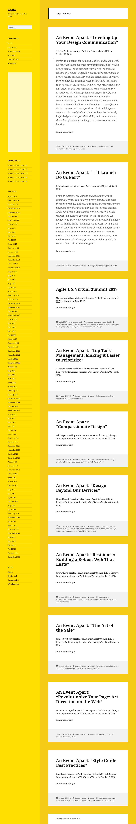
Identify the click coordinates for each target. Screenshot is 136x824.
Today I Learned (14, 51)
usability (73, 327)
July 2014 (11, 537)
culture (97, 146)
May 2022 (11, 379)
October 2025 (13, 216)
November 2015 (14, 517)
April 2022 (12, 383)
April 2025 (12, 240)
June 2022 (12, 375)
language (59, 149)
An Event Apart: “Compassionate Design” (81, 424)
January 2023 (13, 347)
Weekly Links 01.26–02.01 (17, 181)
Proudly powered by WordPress (68, 819)
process (77, 149)
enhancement (61, 599)
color (92, 322)
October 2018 (13, 474)
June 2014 (12, 541)
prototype (94, 324)
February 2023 (13, 343)
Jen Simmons (62, 710)
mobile (82, 529)
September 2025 (14, 220)
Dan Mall (60, 186)
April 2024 (12, 287)
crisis (107, 459)
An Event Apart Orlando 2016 (98, 368)
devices (65, 529)
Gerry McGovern (64, 368)
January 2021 (13, 442)
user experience (87, 327)
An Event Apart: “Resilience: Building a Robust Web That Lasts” (85, 559)
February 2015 (13, 529)
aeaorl (92, 396)
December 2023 (14, 303)
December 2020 (14, 446)
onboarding (89, 529)
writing (96, 668)
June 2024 (12, 279)
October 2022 (13, 359)
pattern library (61, 324)
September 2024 (14, 268)
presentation (68, 668)
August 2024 (12, 272)
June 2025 (12, 232)
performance (68, 149)
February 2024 (13, 295)
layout (76, 529)
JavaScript (81, 599)
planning (70, 324)
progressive (97, 599)
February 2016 (13, 513)
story (108, 324)
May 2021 (11, 426)
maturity (59, 668)
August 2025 (12, 224)
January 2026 (13, 204)
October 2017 (13, 486)
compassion (100, 459)
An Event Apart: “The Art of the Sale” (85, 627)
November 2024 (14, 260)
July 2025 (11, 228)
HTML (71, 529)
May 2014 (11, 545)
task (109, 396)
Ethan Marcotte (63, 499)
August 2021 (12, 414)
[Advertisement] (20, 112)
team (83, 149)
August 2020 (12, 462)
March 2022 (12, 387)
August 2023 (12, 319)
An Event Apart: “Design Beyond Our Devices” (81, 488)
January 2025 (13, 252)
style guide (115, 324)
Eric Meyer (61, 435)
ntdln (12, 10)
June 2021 (12, 422)
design (102, 146)
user (78, 327)
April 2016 (12, 509)
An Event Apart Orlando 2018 (95, 51)
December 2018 (14, 470)
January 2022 (13, 394)
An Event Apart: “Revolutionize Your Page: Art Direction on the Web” (87, 696)
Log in (10, 572)
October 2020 (13, 454)
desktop (59, 529)
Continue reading (65, 132)
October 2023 (13, 311)
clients (98, 666)
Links (10, 43)
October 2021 (13, 406)
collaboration (100, 526)
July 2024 (11, 275)
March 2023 (12, 339)
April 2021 (12, 430)
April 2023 (12, 335)
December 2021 (14, 398)
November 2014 (14, 533)
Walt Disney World (72, 398)
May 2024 (11, 283)
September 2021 (14, 410)
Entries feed (12, 576)
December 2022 (14, 351)
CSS (107, 526)
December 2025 (14, 208)
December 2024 (14, 256)
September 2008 (14, 557)
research (102, 324)
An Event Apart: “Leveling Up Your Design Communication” (87, 40)
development (100, 265)
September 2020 (14, 458)
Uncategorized (13, 59)
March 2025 (12, 244)
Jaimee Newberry (64, 638)
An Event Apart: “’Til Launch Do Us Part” (86, 175)
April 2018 (12, 478)
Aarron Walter (63, 51)
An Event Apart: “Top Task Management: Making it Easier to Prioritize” (88, 355)
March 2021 (12, 434)
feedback (109, 146)
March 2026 (12, 196)
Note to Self (12, 47)
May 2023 (11, 331)
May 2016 (11, 505)
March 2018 (12, 482)
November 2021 (14, 402)
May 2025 (11, 236)
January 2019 (13, 466)
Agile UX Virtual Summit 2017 (87, 289)
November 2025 (14, 212)
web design (97, 327)
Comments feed (13, 580)
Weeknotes (12, 63)
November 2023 (14, 307)
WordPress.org (13, 584)
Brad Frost (61, 774)
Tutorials (11, 55)
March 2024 (12, 291)
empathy (103, 322)
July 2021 (11, 418)
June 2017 (12, 494)
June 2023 (12, 327)
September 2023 (14, 315)
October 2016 (13, 501)
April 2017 (12, 497)
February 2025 (13, 248)
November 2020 (14, 450)
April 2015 (12, 521)
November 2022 (14, 355)
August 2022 (12, 367)
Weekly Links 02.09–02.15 (17, 173)
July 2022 (11, 371)
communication (107, 666)
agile (92, 146)
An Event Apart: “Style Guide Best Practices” (86, 763)
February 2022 (13, 391)
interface (64, 800)
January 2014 (13, 553)
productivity (85, 324)
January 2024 (13, 299)
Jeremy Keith (62, 572)
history (69, 599)
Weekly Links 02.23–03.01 (17, 165)
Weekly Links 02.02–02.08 (17, 177)
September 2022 (14, 363)
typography (65, 327)
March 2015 (12, 525)
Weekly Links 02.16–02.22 (17, 169)
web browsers (65, 602)
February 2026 (13, 200)
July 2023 (11, 323)
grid (106, 734)
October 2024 (13, 264)
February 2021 (13, 438)
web (80, 398)
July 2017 (11, 490)
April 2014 (12, 549)
